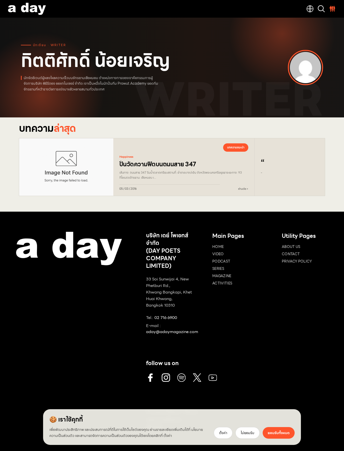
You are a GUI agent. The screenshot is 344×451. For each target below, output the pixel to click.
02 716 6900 (165, 317)
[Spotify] (181, 377)
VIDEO (218, 254)
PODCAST (221, 261)
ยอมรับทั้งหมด (279, 433)
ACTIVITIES (222, 283)
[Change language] (310, 9)
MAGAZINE (221, 276)
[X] (197, 377)
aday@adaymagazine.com (172, 332)
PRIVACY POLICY (297, 261)
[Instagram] (166, 377)
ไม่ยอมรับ (247, 433)
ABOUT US (291, 246)
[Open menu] (332, 8)
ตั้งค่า (167, 436)
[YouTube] (213, 377)
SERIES (218, 268)
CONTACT (291, 254)
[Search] (321, 8)
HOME (218, 246)
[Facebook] (150, 377)
